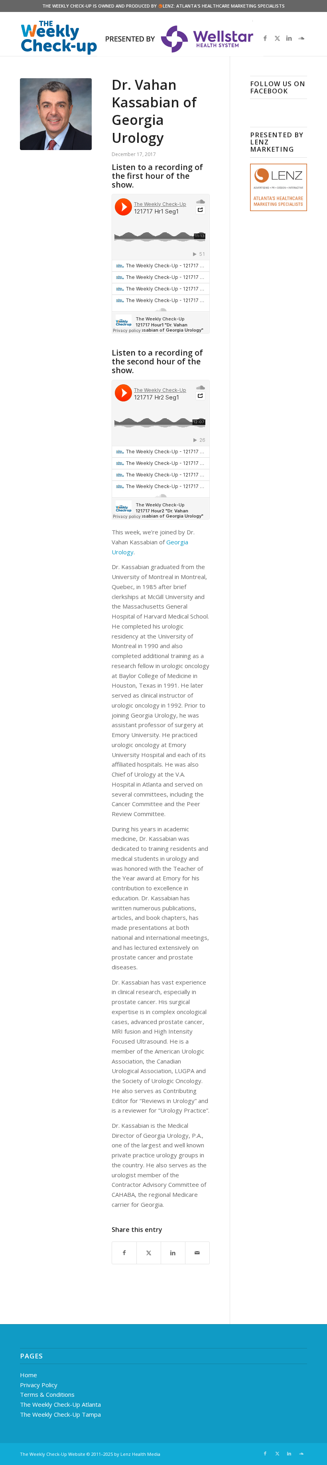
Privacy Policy (38, 1385)
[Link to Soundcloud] (301, 38)
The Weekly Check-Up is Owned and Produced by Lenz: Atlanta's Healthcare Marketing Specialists (163, 6)
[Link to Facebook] (265, 38)
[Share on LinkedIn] (173, 1253)
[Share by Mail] (197, 1253)
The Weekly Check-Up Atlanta (60, 1404)
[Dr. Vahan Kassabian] (56, 114)
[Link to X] (277, 38)
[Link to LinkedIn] (289, 38)
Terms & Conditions (47, 1394)
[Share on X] (149, 1253)
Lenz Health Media (140, 1454)
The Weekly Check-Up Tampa (60, 1414)
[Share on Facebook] (124, 1253)
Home (28, 1375)
